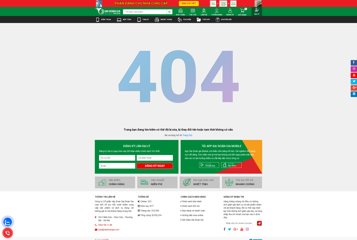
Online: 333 (146, 201)
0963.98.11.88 (105, 225)
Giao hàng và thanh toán (193, 210)
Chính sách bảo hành (192, 201)
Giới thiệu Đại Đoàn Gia (192, 220)
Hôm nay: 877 (147, 206)
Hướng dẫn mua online (192, 215)
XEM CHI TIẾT (189, 3)
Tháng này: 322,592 (149, 210)
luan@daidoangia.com (108, 229)
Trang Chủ (187, 135)
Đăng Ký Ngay (155, 166)
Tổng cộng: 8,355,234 (150, 215)
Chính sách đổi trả (190, 206)
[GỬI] (259, 223)
